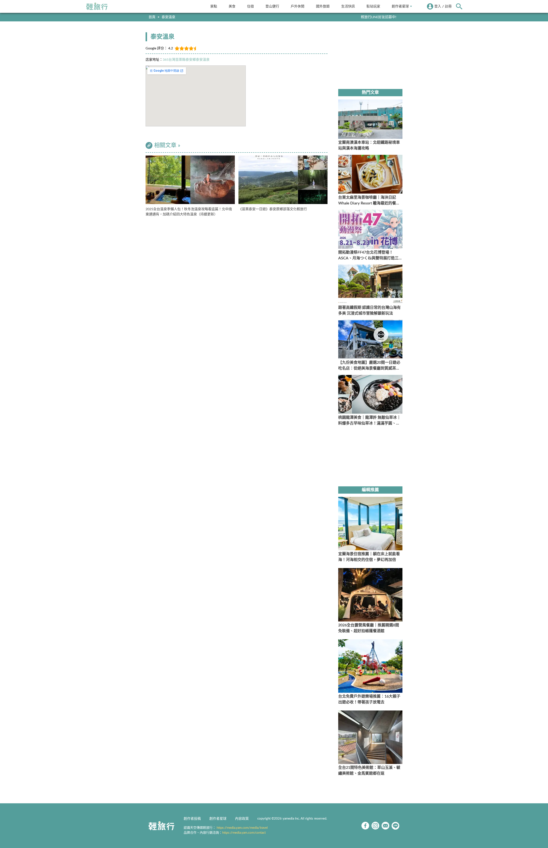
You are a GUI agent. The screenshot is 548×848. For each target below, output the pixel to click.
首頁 (152, 17)
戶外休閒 (297, 6)
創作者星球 (400, 6)
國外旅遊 (323, 6)
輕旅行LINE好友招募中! (378, 17)
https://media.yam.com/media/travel (242, 827)
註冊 (448, 6)
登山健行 (272, 6)
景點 (213, 6)
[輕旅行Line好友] (395, 826)
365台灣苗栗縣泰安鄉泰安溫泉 (186, 59)
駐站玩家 (373, 6)
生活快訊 (348, 6)
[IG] (375, 826)
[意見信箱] (385, 826)
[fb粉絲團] (365, 826)
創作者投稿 (192, 818)
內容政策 (242, 818)
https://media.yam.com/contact (244, 832)
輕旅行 (97, 6)
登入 (437, 6)
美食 (232, 6)
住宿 (250, 6)
